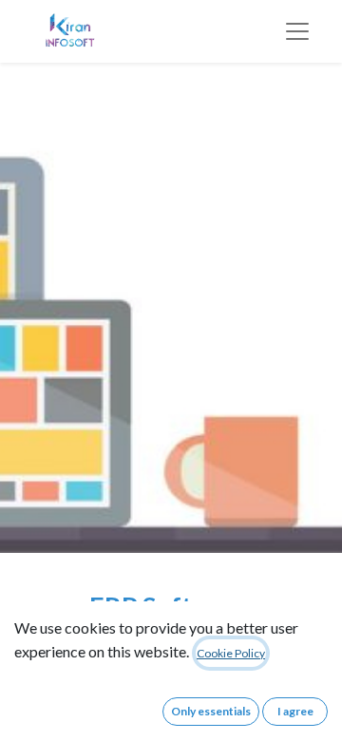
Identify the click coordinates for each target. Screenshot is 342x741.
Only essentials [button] (211, 711)
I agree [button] (295, 711)
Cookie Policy (231, 653)
